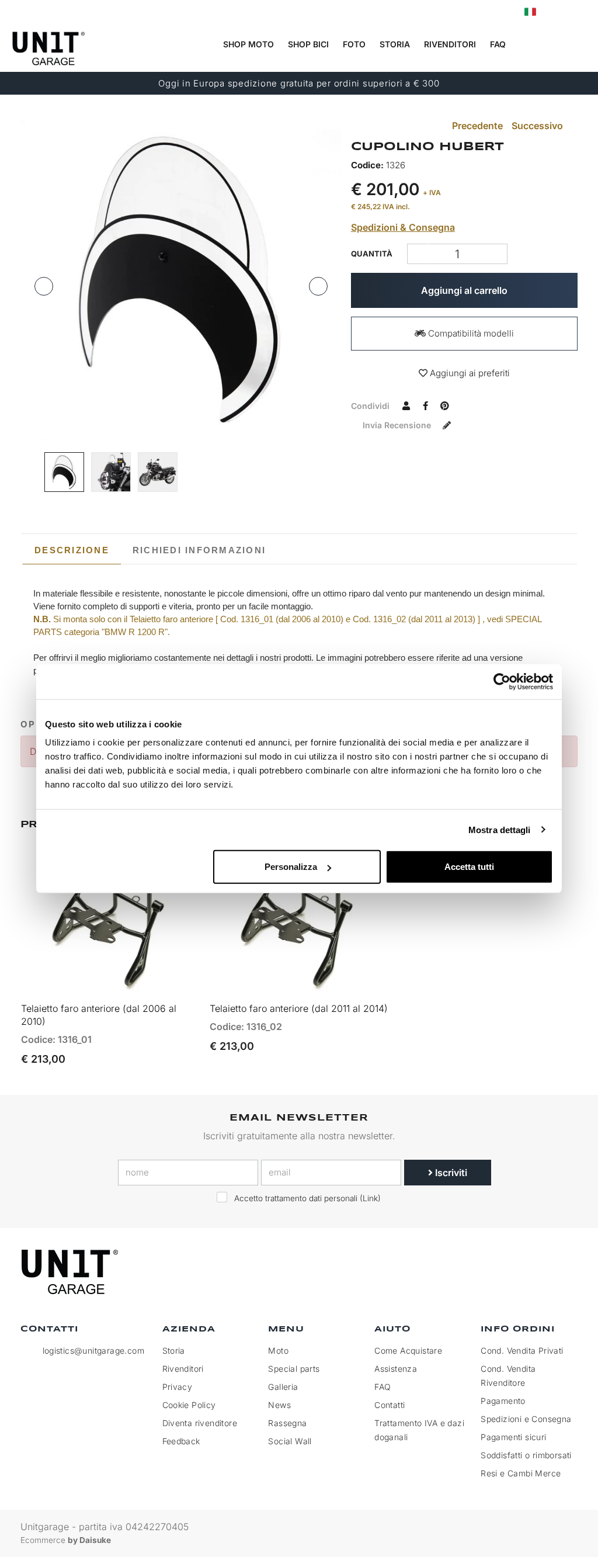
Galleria (283, 1387)
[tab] (72, 550)
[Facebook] (511, 1272)
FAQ (382, 1387)
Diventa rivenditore (200, 1423)
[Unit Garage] (71, 1272)
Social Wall (289, 1441)
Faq (498, 44)
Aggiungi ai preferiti (468, 373)
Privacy (177, 1387)
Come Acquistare (408, 1350)
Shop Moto (248, 44)
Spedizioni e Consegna (526, 1419)
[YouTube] (565, 1272)
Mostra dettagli (499, 829)
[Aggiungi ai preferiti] (175, 981)
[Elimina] (496, 254)
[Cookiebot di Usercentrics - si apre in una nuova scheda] (502, 681)
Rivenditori (450, 44)
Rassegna (287, 1423)
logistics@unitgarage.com (94, 1350)
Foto (354, 44)
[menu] (581, 45)
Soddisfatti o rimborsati (526, 1455)
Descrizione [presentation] (71, 550)
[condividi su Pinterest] (445, 405)
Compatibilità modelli (470, 333)
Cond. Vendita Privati (522, 1350)
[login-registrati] (555, 12)
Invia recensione (398, 425)
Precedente (476, 125)
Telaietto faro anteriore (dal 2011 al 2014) (299, 1008)
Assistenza (395, 1369)
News (279, 1405)
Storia (395, 44)
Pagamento (503, 1401)
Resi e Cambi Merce (521, 1473)
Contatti (389, 1405)
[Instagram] (538, 1272)
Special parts (293, 1369)
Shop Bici (308, 44)
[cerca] (533, 45)
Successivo (538, 125)
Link (370, 1198)
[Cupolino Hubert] (181, 280)
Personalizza (291, 867)
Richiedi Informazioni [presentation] (199, 550)
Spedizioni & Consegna (403, 227)
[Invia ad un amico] (406, 405)
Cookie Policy (189, 1405)
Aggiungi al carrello (464, 290)
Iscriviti (450, 1172)
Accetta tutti (469, 867)
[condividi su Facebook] (426, 405)
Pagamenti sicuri (513, 1437)
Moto (278, 1350)
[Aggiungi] (418, 254)
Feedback (181, 1441)
